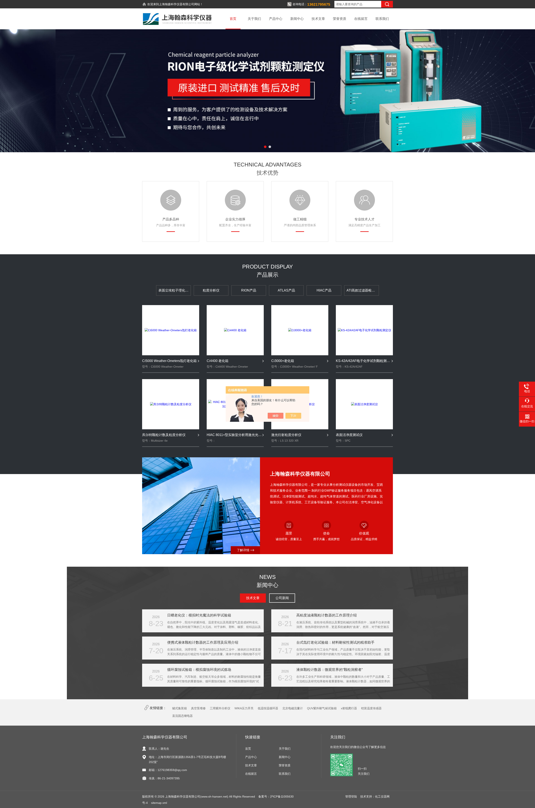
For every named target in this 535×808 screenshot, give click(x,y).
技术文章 (318, 18)
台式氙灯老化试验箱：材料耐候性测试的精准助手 (335, 642)
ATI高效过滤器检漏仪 (362, 290)
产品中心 (275, 18)
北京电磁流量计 (292, 708)
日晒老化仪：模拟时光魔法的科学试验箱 (199, 615)
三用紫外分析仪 (220, 708)
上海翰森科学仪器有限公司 (176, 4)
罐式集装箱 (179, 708)
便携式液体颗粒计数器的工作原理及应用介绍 (202, 642)
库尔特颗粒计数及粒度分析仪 (164, 435)
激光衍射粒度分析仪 (286, 435)
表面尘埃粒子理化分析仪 (174, 290)
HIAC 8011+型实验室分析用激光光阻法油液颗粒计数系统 (235, 435)
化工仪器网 (382, 796)
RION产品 (248, 290)
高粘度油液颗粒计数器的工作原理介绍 (326, 615)
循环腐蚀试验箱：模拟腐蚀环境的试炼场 (199, 670)
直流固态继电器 (182, 715)
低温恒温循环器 (268, 708)
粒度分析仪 (211, 290)
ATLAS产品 (286, 290)
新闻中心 (297, 18)
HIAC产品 (324, 290)
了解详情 (243, 550)
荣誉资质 (339, 18)
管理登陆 (351, 796)
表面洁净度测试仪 (349, 435)
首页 (233, 18)
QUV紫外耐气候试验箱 (322, 708)
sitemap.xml (159, 802)
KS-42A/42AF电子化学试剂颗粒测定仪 (364, 361)
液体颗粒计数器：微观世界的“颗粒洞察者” (329, 670)
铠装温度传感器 (371, 708)
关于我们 (254, 18)
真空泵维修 (198, 708)
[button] (265, 147)
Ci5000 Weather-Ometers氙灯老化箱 (169, 361)
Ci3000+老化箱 (282, 361)
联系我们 (382, 18)
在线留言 (361, 18)
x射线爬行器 (349, 708)
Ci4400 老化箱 (217, 361)
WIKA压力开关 (243, 708)
